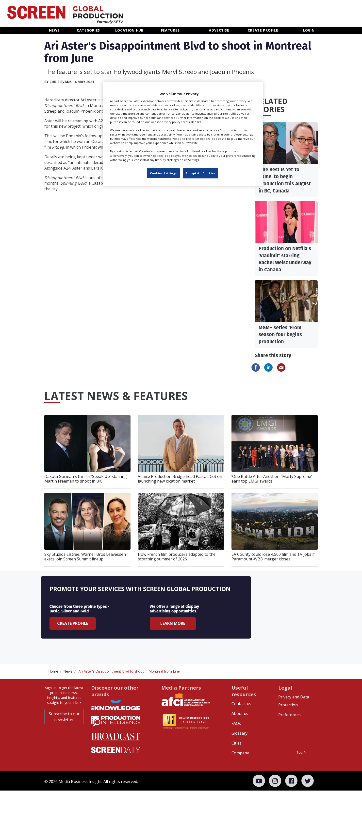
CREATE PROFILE (263, 30)
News (67, 671)
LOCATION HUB (129, 30)
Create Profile (72, 623)
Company (240, 753)
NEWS (54, 30)
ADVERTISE (219, 30)
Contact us (241, 703)
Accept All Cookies (200, 173)
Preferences (289, 714)
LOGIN (309, 30)
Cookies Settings (163, 173)
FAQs (236, 723)
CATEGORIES (88, 30)
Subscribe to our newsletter (64, 716)
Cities (236, 743)
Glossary (239, 733)
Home (53, 671)
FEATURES (170, 30)
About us (239, 713)
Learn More (172, 623)
